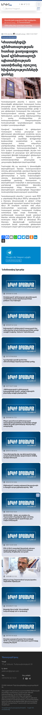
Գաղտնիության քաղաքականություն (14, 708)
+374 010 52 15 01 (9, 678)
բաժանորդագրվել (14, 261)
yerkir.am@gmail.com (10, 671)
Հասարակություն (24, 20)
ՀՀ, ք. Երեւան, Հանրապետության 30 (17, 664)
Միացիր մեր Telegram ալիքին (18, 257)
